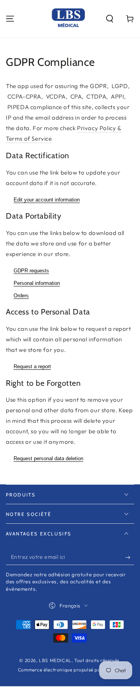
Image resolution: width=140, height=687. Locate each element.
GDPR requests (31, 271)
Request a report (32, 366)
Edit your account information (47, 200)
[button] (110, 18)
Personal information (37, 283)
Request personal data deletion (48, 458)
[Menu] (10, 18)
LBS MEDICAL (55, 660)
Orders (21, 295)
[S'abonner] (129, 557)
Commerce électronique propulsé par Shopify (70, 670)
